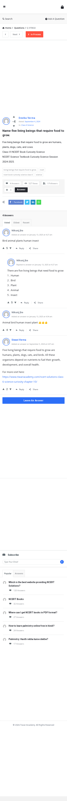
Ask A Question (56, 18)
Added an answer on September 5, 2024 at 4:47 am (33, 344)
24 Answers (18, 630)
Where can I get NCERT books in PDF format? (33, 612)
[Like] (14, 117)
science (39, 174)
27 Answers (18, 617)
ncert (42, 170)
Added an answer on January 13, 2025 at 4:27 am (32, 234)
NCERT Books (16, 599)
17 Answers (18, 643)
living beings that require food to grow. (20, 170)
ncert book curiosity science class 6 (18, 174)
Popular (7, 573)
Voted (7, 222)
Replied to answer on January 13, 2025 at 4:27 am (37, 264)
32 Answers (18, 603)
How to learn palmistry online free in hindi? (31, 626)
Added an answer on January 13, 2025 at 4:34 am (32, 316)
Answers (19, 573)
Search (9, 18)
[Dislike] (14, 126)
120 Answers (19, 590)
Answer (21, 189)
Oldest (16, 222)
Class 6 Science (27, 125)
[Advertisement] (33, 76)
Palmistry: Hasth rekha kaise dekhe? (28, 639)
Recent (26, 222)
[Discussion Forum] (33, 7)
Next (15, 34)
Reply (21, 248)
